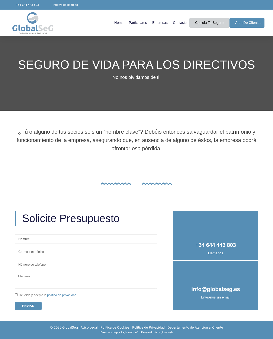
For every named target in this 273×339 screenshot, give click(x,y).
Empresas (160, 23)
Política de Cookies (114, 327)
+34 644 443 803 (215, 245)
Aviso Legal (89, 327)
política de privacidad (61, 295)
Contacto (180, 23)
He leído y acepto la (47, 295)
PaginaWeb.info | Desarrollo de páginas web (147, 332)
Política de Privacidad (148, 327)
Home (118, 23)
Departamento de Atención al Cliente (195, 327)
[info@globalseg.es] (216, 273)
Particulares (138, 23)
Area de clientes (248, 23)
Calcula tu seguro (209, 23)
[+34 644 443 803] (216, 229)
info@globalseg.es (215, 289)
